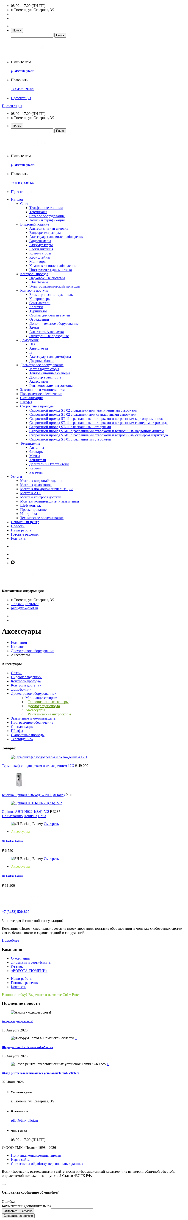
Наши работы (21, 530)
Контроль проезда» (26, 681)
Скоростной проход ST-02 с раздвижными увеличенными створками (83, 410)
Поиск (17, 30)
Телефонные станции (46, 208)
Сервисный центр (25, 522)
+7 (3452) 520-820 (22, 89)
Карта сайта (20, 1159)
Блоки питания (41, 249)
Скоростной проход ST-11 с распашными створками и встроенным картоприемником (96, 419)
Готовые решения (25, 534)
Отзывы (17, 967)
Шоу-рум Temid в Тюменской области (27, 1047)
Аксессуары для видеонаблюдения (56, 237)
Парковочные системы (47, 278)
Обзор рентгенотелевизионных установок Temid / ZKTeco (41, 1073)
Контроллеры (39, 299)
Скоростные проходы (37, 406)
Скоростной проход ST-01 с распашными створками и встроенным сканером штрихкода (98, 435)
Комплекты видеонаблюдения (52, 266)
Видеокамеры (40, 241)
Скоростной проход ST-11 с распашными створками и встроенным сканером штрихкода (98, 423)
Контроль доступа (34, 290)
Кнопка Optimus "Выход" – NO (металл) (33, 795)
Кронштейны (39, 257)
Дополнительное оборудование (53, 323)
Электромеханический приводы (54, 286)
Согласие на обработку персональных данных (47, 1164)
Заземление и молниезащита (42, 390)
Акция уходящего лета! (17, 1021)
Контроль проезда (34, 274)
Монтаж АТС (30, 493)
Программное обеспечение (41, 394)
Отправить (11, 1211)
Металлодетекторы (44, 369)
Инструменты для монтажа (50, 270)
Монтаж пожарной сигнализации (46, 489)
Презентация (21, 98)
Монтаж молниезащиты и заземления (49, 501)
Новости (18, 526)
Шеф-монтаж (30, 505)
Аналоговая (38, 348)
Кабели (35, 468)
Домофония (29, 340)
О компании (20, 958)
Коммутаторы (40, 253)
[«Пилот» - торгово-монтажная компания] (37, 54)
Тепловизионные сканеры (49, 373)
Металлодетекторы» (41, 698)
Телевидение (30, 443)
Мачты (34, 456)
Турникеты (38, 311)
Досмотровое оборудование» (33, 693)
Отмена (27, 1211)
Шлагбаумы (38, 282)
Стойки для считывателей (49, 315)
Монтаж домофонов (36, 485)
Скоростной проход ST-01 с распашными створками (70, 439)
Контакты (18, 538)
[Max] (13, 563)
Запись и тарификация (47, 220)
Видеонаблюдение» (26, 677)
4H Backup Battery (12, 840)
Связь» (16, 673)
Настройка (28, 514)
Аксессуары (38, 381)
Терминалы (38, 212)
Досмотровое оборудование (42, 365)
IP (31, 352)
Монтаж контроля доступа (40, 497)
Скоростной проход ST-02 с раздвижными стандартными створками (82, 414)
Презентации (21, 192)
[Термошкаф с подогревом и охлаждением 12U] (49, 757)
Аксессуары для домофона (50, 357)
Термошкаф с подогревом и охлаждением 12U (38, 766)
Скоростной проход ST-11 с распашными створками (70, 427)
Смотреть (51, 824)
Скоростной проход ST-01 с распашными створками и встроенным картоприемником (96, 431)
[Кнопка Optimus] (19, 786)
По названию (12, 816)
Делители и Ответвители (49, 464)
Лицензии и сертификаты (31, 962)
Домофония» (21, 689)
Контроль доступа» (26, 685)
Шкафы (26, 402)
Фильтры (36, 452)
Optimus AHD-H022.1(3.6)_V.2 (25, 811)
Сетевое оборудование (47, 216)
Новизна (30, 816)
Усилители (37, 460)
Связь (24, 204)
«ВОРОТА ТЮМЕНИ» (29, 971)
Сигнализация (31, 398)
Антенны (36, 447)
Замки (34, 328)
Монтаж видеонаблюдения (41, 481)
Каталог (17, 199)
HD (32, 344)
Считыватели (39, 303)
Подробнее (10, 940)
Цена (42, 816)
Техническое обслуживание (42, 518)
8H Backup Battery (12, 875)
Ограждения (39, 319)
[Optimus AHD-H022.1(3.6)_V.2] (36, 803)
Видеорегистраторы (45, 232)
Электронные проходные (49, 336)
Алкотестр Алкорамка (46, 332)
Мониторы (37, 261)
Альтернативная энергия (48, 228)
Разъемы (36, 472)
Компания (19, 642)
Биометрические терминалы (51, 295)
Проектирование (33, 509)
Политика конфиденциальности (36, 1155)
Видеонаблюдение (34, 224)
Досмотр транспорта (45, 377)
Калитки (36, 307)
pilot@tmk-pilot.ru (23, 71)
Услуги (16, 476)
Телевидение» (22, 739)
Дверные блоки (41, 361)
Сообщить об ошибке (18, 1215)
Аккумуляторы (41, 245)
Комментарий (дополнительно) (26, 1206)
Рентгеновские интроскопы (51, 385)
